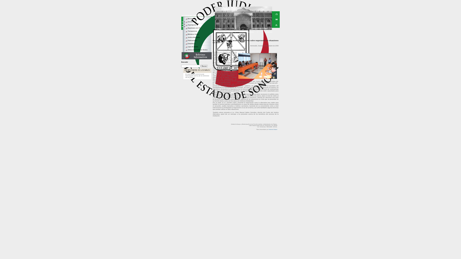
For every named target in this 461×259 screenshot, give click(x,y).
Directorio (191, 22)
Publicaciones (192, 40)
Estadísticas (191, 43)
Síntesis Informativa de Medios (198, 50)
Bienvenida (191, 19)
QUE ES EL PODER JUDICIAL (224, 32)
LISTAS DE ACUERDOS (247, 32)
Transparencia (192, 31)
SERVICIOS (268, 32)
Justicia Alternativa (194, 37)
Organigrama (192, 25)
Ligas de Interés (193, 47)
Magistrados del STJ (194, 28)
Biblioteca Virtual (193, 34)
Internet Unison (273, 129)
